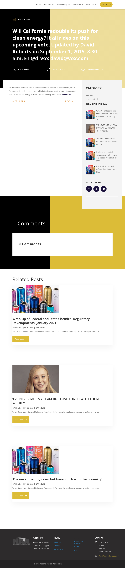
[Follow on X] (96, 189)
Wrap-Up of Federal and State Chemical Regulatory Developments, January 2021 (51, 321)
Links (76, 550)
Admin (18, 328)
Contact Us (106, 4)
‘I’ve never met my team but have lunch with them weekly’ (57, 479)
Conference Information (78, 542)
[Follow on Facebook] (89, 189)
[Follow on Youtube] (104, 189)
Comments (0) (95, 69)
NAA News (24, 19)
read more (19, 339)
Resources (90, 5)
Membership (62, 5)
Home (38, 5)
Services (57, 545)
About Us (47, 5)
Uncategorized (92, 99)
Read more (66, 94)
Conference (78, 5)
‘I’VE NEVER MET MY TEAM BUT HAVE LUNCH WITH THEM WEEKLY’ (55, 401)
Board (76, 547)
